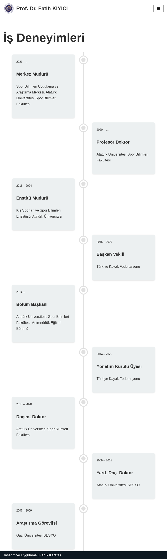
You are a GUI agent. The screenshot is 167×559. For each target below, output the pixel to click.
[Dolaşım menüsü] (159, 8)
